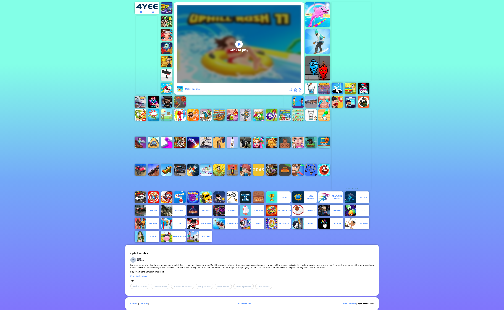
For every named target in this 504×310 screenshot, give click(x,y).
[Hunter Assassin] (363, 102)
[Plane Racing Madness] (140, 102)
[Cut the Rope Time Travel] (232, 115)
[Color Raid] (219, 142)
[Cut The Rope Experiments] (140, 115)
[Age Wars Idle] (193, 115)
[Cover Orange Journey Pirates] (219, 115)
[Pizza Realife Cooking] (258, 197)
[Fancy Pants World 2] (232, 197)
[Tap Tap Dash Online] (180, 197)
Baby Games (204, 286)
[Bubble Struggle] (232, 170)
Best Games (263, 286)
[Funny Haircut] (258, 142)
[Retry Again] (166, 170)
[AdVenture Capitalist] (219, 170)
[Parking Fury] (140, 197)
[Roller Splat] (166, 142)
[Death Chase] (153, 170)
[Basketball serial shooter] (324, 88)
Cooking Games (243, 286)
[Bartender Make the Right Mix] (350, 88)
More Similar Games (139, 276)
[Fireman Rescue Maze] (166, 197)
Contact (133, 303)
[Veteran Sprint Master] (153, 142)
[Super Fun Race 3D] (180, 115)
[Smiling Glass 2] (311, 115)
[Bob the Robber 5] (166, 21)
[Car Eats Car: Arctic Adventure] (166, 8)
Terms (344, 303)
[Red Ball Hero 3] (324, 170)
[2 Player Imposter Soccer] (166, 48)
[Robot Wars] (311, 102)
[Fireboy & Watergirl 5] (317, 68)
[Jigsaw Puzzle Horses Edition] (271, 170)
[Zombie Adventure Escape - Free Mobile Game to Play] (285, 142)
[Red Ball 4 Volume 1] (166, 115)
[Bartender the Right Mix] (180, 142)
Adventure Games (182, 286)
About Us (143, 303)
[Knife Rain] (193, 170)
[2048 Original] (258, 170)
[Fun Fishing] (193, 197)
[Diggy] (245, 115)
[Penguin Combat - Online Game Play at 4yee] (140, 142)
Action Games (140, 286)
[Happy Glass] (311, 88)
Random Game (244, 303)
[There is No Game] (245, 197)
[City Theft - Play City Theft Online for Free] (219, 197)
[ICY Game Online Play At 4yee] (206, 115)
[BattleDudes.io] (166, 102)
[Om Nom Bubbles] (258, 115)
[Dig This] (324, 115)
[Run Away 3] (311, 170)
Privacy (352, 303)
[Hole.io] (337, 88)
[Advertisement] (146, 55)
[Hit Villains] (298, 102)
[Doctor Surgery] (324, 102)
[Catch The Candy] (271, 115)
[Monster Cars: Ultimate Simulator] (140, 170)
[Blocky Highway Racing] (206, 197)
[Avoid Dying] (166, 75)
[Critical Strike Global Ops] (245, 142)
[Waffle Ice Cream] (337, 102)
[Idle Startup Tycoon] (350, 102)
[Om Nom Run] (153, 115)
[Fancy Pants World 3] (206, 142)
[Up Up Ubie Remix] (206, 170)
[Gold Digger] (271, 142)
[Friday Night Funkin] (363, 88)
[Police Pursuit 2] (180, 170)
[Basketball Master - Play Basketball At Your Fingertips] (245, 170)
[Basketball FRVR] (324, 142)
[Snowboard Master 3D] (317, 41)
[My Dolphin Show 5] (317, 14)
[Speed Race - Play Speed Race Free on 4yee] (285, 170)
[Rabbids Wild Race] (166, 88)
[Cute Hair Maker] (166, 35)
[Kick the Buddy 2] (153, 197)
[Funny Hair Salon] (298, 170)
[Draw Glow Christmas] (153, 102)
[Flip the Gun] (193, 142)
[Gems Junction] (298, 115)
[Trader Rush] (232, 142)
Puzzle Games (160, 286)
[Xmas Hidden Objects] (285, 115)
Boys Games (223, 286)
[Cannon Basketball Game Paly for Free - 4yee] (180, 102)
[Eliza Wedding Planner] (298, 142)
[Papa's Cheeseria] (166, 61)
